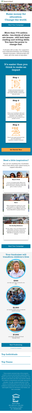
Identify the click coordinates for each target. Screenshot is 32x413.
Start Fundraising (16, 345)
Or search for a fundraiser (16, 348)
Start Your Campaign (16, 25)
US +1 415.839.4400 (16, 409)
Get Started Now (16, 150)
